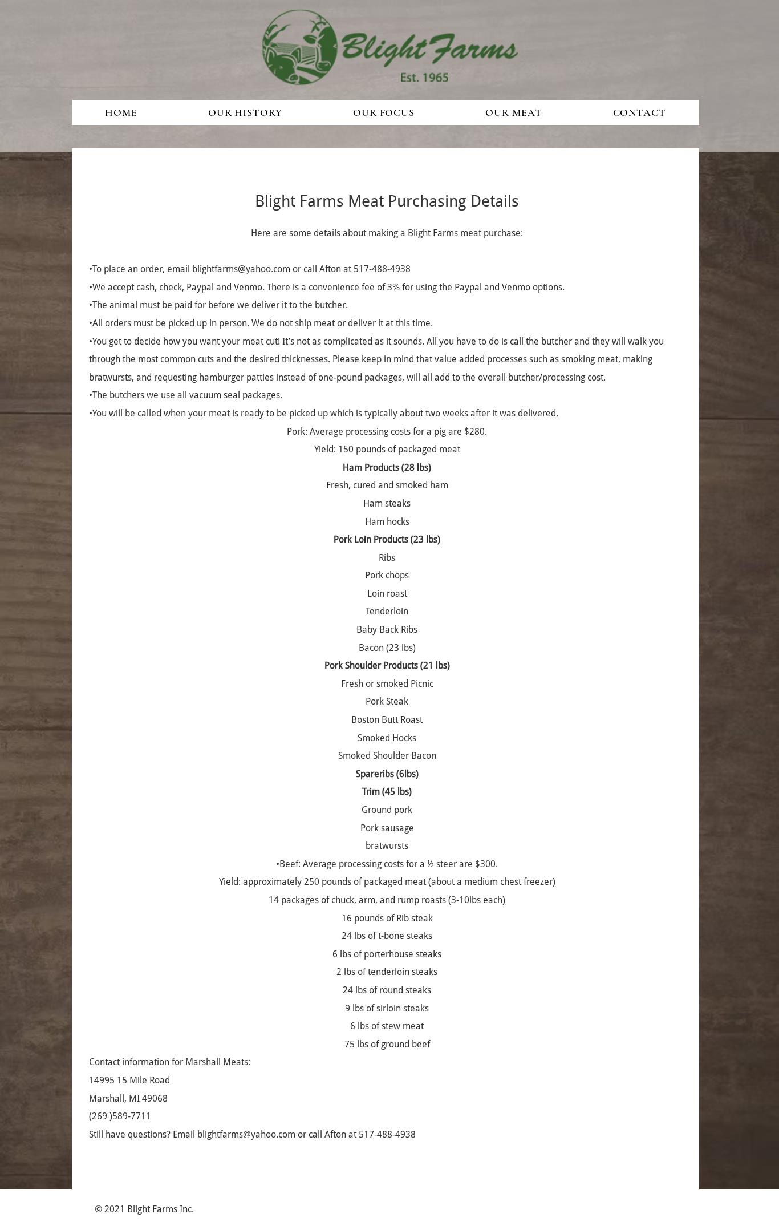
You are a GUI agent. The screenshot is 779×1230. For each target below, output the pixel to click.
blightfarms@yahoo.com (241, 269)
